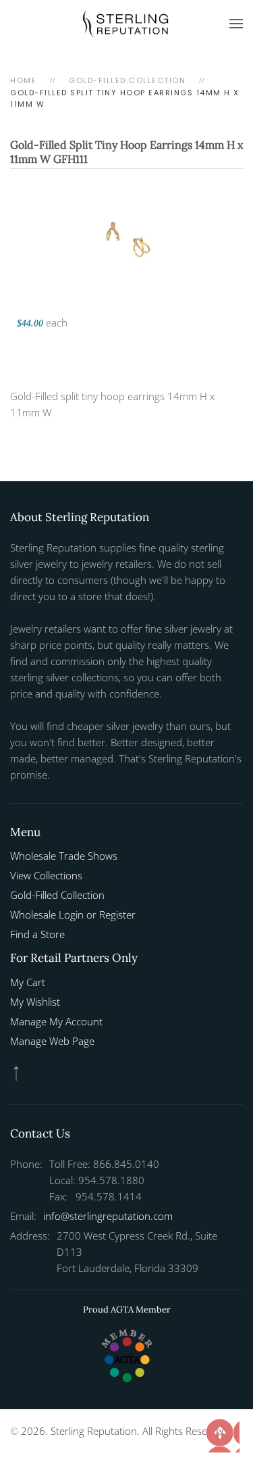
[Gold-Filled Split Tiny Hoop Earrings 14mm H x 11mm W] (126, 238)
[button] (236, 23)
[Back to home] (126, 23)
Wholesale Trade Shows (63, 855)
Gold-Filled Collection (57, 895)
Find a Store (37, 934)
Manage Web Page (52, 1041)
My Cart (27, 982)
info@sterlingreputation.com (108, 1216)
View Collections (46, 875)
